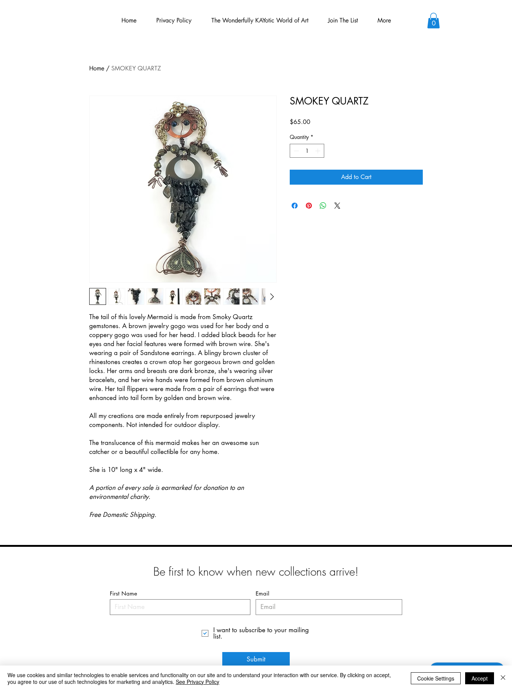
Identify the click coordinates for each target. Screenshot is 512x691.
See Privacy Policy (197, 681)
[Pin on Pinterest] (308, 205)
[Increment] (318, 150)
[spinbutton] (307, 150)
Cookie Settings (435, 678)
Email (262, 593)
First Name (123, 593)
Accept (480, 678)
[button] (433, 20)
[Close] (503, 678)
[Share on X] (337, 205)
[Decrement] (295, 150)
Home (96, 68)
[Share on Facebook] (294, 205)
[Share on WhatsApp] (323, 205)
